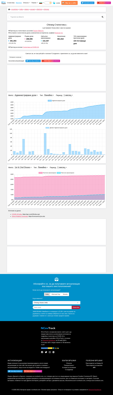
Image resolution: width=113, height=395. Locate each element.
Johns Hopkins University (20, 216)
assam (32, 9)
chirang (46, 9)
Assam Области (38, 31)
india (21, 9)
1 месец (67, 95)
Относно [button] (26, 3)
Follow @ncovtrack (104, 2)
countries (14, 9)
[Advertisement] (56, 78)
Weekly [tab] (65, 294)
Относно (69, 363)
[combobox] (56, 302)
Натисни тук (59, 33)
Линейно (48, 95)
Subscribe (76, 307)
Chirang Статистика (56, 24)
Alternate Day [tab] (56, 294)
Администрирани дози (25, 95)
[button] (41, 3)
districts (39, 9)
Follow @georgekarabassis (51, 61)
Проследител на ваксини (94, 365)
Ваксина (19, 3)
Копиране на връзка (15, 57)
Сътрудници (69, 369)
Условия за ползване (69, 367)
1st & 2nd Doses (22, 167)
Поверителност (69, 365)
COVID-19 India (17, 214)
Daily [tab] (47, 294)
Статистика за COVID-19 (31, 47)
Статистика (10, 3)
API (94, 367)
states (26, 9)
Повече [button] (34, 3)
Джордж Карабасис (49, 340)
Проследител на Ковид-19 (94, 363)
